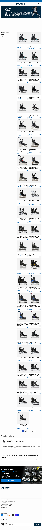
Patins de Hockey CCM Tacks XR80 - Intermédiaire (22, 392)
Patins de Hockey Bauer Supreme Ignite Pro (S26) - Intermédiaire (22, 115)
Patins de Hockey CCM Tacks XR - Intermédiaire (22, 408)
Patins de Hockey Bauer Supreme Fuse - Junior (22, 63)
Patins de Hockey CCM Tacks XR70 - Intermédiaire (34, 358)
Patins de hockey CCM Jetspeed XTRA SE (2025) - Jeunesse (22, 324)
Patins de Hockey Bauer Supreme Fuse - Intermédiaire (34, 46)
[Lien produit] (23, 40)
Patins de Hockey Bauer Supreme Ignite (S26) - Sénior (22, 425)
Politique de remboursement (9, 527)
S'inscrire (37, 524)
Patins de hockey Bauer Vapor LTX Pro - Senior (34, 132)
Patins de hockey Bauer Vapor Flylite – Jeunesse (22, 201)
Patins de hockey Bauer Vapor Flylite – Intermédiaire (22, 185)
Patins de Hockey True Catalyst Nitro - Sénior (21, 254)
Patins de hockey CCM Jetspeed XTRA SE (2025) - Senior (35, 288)
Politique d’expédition (34, 527)
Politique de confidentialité (18, 527)
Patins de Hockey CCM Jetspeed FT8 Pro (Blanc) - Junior (22, 219)
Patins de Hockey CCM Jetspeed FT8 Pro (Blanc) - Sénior (34, 202)
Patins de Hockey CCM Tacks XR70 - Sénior (21, 358)
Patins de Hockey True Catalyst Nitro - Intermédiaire (33, 254)
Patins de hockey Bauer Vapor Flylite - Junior (34, 185)
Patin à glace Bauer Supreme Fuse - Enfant (35, 63)
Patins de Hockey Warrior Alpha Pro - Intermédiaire (22, 288)
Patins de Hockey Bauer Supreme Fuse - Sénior (22, 45)
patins (25, 459)
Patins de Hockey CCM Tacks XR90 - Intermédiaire (22, 237)
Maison (6, 8)
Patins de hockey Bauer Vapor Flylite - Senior (34, 168)
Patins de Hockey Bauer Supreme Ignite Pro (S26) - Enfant (22, 133)
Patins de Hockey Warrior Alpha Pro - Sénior (34, 271)
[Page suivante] (35, 431)
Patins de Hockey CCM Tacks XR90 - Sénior (34, 219)
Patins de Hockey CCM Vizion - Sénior (21, 80)
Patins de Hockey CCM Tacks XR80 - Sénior (34, 375)
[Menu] (1, 4)
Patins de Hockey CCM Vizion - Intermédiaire (34, 80)
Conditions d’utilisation (26, 527)
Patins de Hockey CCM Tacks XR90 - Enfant (34, 237)
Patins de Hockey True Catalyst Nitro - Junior (21, 271)
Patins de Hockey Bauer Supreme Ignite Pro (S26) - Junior (34, 115)
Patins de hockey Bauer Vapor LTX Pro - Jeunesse (22, 168)
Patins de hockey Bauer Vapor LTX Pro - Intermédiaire (21, 150)
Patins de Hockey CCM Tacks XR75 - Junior (34, 342)
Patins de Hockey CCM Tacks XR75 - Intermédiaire (22, 342)
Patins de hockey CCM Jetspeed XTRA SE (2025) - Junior (35, 306)
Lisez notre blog (11, 480)
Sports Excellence (7, 490)
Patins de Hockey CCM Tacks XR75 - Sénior (34, 324)
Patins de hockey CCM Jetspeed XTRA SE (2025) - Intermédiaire (22, 306)
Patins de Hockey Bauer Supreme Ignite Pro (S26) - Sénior (34, 97)
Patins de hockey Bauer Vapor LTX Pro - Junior (34, 150)
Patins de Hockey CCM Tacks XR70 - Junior (21, 375)
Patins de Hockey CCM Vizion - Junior (21, 97)
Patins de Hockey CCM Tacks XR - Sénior (34, 392)
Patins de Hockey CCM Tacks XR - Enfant (34, 408)
